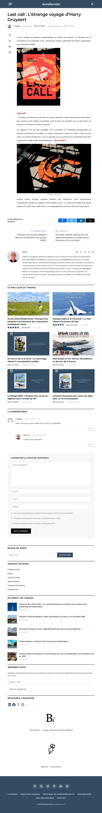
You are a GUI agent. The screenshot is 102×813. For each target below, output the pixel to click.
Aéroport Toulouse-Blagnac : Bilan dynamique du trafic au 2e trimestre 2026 (52, 616)
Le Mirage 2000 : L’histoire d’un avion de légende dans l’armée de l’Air (27, 397)
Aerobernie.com (59, 804)
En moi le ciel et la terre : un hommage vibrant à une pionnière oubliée (26, 360)
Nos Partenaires (45, 798)
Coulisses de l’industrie (16, 585)
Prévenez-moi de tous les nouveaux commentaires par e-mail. (37, 518)
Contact (61, 798)
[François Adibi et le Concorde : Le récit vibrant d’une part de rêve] (74, 304)
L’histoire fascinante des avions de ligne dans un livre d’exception (73, 397)
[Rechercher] (92, 4)
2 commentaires (56, 26)
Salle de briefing (14, 581)
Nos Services (84, 794)
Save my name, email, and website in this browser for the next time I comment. (44, 513)
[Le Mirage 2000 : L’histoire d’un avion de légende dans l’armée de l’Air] (28, 381)
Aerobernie (67, 260)
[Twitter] (9, 40)
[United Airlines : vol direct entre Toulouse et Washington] (12, 644)
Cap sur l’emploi (14, 578)
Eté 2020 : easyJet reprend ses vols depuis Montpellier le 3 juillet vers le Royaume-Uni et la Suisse (72, 237)
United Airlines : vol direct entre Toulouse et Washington (43, 641)
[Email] (9, 52)
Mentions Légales (30, 794)
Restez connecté (18, 689)
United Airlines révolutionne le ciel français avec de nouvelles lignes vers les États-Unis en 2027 (56, 655)
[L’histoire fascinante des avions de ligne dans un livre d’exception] (74, 381)
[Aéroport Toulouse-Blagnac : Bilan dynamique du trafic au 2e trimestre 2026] (12, 619)
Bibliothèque (39, 26)
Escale (10, 574)
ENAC (42, 260)
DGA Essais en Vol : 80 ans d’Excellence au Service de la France (72, 360)
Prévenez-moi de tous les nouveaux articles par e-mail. (34, 523)
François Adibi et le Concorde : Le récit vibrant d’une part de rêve (72, 320)
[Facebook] (9, 35)
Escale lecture (13, 589)
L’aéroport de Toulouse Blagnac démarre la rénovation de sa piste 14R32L (31, 237)
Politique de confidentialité (58, 794)
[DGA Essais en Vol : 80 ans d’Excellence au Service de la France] (74, 344)
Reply (90, 428)
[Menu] (10, 4)
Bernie (17, 26)
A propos (12, 794)
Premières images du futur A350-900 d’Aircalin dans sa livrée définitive (49, 629)
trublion (19, 419)
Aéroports (25, 328)
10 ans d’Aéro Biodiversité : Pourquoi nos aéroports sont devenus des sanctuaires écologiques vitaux (27, 321)
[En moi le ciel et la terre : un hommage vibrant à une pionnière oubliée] (28, 344)
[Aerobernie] (51, 4)
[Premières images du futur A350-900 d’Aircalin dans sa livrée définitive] (12, 631)
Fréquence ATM (14, 570)
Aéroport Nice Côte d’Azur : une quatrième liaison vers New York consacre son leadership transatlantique (53, 605)
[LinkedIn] (9, 46)
